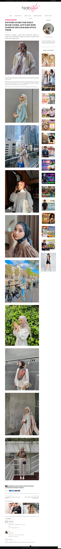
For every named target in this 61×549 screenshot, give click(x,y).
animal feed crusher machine (13, 536)
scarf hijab (21, 487)
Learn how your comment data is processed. (27, 542)
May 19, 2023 (13, 512)
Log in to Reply (10, 533)
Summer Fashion (38, 15)
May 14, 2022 (7, 32)
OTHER (30, 18)
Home (10, 15)
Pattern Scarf (16, 487)
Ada (9, 531)
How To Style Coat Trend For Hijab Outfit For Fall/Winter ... (30, 509)
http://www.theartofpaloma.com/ (13, 527)
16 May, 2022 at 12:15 (11, 522)
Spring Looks (27, 15)
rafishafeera (6, 123)
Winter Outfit (48, 15)
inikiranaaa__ (7, 346)
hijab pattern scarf (9, 487)
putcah (6, 168)
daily (19, 83)
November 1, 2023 (30, 512)
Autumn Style (18, 15)
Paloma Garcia (11, 521)
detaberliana (7, 480)
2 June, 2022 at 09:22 (11, 532)
